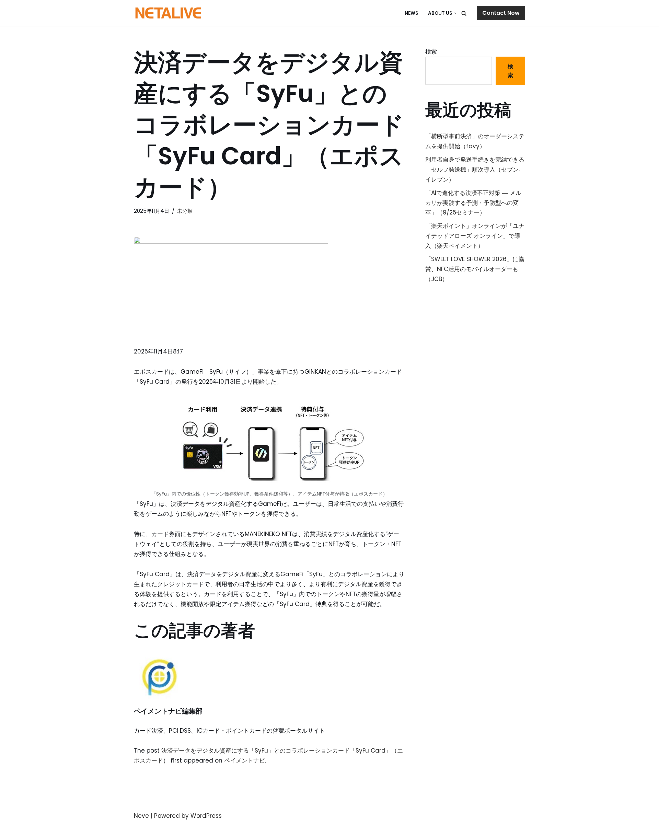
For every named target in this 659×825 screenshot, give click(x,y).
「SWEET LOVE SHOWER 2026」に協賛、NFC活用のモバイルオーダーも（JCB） (474, 269)
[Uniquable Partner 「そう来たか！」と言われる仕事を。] (168, 13)
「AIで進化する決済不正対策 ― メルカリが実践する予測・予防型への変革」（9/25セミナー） (473, 203)
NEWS (411, 13)
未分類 (185, 210)
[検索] (463, 13)
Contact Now (501, 13)
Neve (141, 816)
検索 (431, 51)
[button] (455, 13)
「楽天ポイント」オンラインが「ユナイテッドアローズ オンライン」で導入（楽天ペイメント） (474, 236)
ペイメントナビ (244, 760)
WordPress (206, 816)
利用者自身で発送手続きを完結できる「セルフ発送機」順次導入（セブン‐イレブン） (474, 169)
